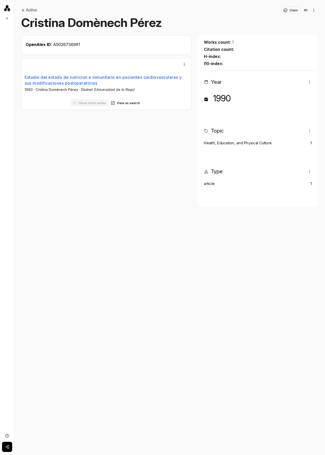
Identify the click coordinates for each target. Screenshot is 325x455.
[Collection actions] (314, 10)
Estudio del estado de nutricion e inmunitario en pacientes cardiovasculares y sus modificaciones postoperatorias (103, 80)
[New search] (7, 18)
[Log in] (7, 447)
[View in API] (306, 10)
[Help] (7, 436)
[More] (184, 64)
